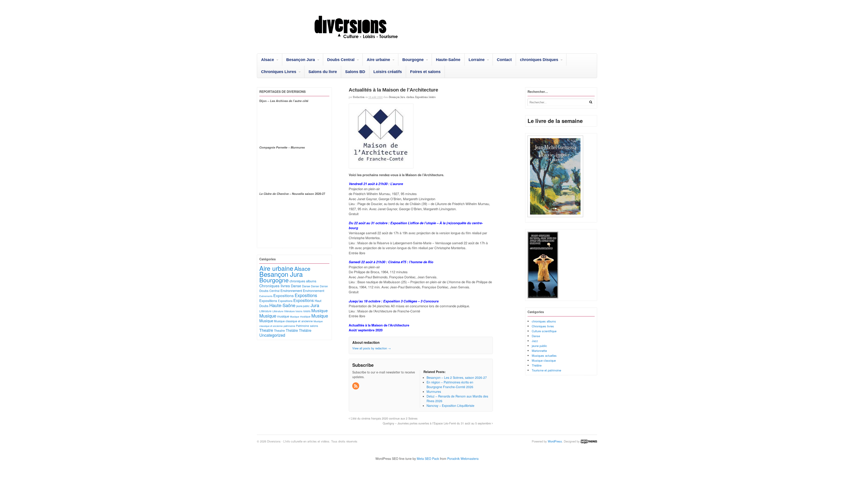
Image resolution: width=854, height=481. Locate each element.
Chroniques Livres (278, 71)
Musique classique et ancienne (293, 321)
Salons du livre (322, 71)
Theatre (266, 330)
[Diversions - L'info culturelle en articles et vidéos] (368, 42)
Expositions (421, 97)
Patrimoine (302, 326)
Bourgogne (413, 59)
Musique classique (544, 360)
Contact (504, 59)
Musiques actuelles (544, 355)
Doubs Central (340, 59)
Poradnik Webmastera (463, 458)
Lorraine (477, 59)
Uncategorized (272, 335)
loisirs (432, 97)
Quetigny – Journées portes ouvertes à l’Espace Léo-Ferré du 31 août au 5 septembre (437, 423)
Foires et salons (425, 71)
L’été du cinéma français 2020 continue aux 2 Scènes (383, 418)
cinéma (410, 97)
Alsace (267, 59)
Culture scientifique (544, 331)
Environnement (291, 290)
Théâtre (537, 365)
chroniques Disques (539, 59)
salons (314, 326)
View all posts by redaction (371, 348)
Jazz (535, 341)
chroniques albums (544, 321)
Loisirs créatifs (387, 71)
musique (283, 316)
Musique (319, 310)
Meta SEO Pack (428, 458)
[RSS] (356, 386)
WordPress (555, 441)
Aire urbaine (378, 59)
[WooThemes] (589, 441)
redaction (359, 97)
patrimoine (289, 326)
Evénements (265, 296)
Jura (314, 305)
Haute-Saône (448, 59)
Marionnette (539, 351)
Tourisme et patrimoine (546, 370)
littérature (289, 311)
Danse (536, 336)
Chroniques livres (543, 326)
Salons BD (355, 71)
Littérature (265, 311)
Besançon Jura (300, 59)
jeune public (539, 346)
